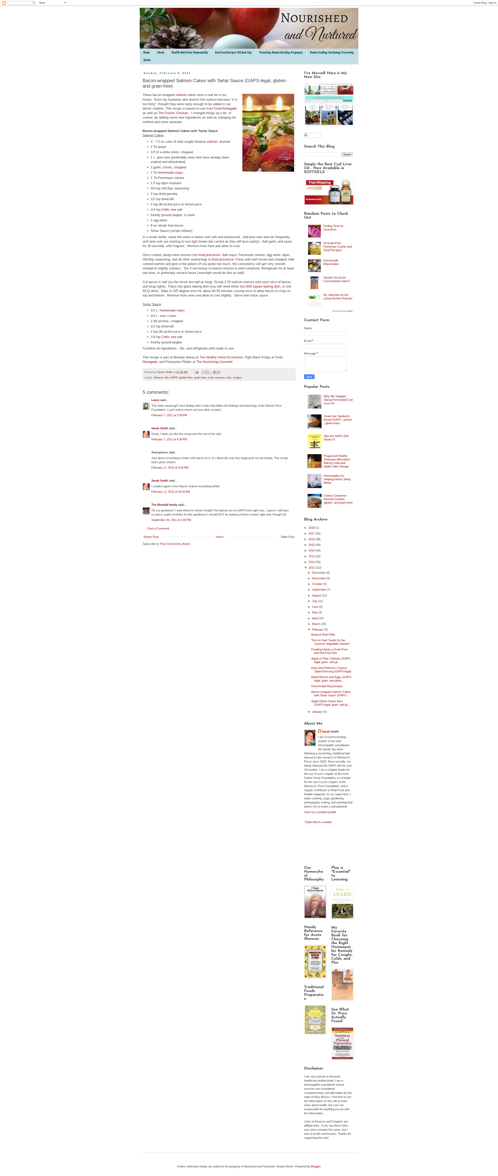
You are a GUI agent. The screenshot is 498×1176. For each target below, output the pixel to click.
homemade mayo (170, 172)
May (315, 612)
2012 (312, 562)
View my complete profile (320, 812)
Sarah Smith (159, 428)
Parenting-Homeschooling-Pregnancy (281, 52)
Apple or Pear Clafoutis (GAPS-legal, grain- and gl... (331, 660)
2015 (312, 544)
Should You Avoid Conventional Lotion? (336, 279)
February (318, 629)
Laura (155, 400)
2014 (312, 550)
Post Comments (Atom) (175, 543)
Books (147, 60)
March (316, 623)
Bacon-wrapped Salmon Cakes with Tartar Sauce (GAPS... (331, 693)
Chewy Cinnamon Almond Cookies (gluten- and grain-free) (338, 499)
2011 (312, 567)
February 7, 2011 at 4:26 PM (169, 439)
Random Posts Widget (343, 311)
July (315, 601)
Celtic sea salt (171, 209)
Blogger (315, 1166)
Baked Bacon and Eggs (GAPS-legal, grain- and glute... (331, 678)
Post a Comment (158, 528)
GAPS (174, 377)
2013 (312, 556)
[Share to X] (211, 372)
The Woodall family (164, 504)
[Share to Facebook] (215, 372)
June (315, 606)
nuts (228, 377)
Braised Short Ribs (323, 634)
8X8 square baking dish (263, 286)
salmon (181, 95)
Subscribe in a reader (318, 822)
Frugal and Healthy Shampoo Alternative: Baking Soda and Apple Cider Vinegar (337, 461)
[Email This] (204, 372)
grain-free (200, 377)
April (315, 618)
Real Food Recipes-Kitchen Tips (233, 52)
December (319, 572)
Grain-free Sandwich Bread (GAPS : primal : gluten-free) (337, 419)
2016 (312, 539)
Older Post (287, 536)
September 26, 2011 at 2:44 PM (171, 520)
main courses (216, 377)
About (160, 52)
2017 (312, 533)
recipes (237, 377)
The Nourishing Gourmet (214, 361)
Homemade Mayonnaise (331, 262)
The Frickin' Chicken (173, 113)
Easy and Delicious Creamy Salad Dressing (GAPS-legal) (331, 669)
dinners (158, 377)
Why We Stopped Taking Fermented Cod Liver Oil (338, 400)
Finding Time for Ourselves (333, 227)
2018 (312, 527)
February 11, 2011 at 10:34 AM (170, 491)
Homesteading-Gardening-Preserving (332, 52)
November (319, 578)
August (317, 595)
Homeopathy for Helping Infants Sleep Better (337, 479)
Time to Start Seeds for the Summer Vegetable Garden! (330, 642)
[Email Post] (196, 372)
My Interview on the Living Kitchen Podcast (337, 296)
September (319, 589)
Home (146, 52)
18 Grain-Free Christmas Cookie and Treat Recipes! (337, 246)
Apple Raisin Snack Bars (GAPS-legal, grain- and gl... (330, 702)
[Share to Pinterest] (218, 372)
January (317, 711)
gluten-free (186, 377)
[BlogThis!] (207, 372)
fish (167, 377)
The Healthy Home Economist (221, 357)
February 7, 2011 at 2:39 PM (169, 415)
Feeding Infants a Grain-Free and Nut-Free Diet (329, 651)
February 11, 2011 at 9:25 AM (170, 467)
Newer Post (151, 536)
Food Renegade (225, 108)
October (317, 584)
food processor (209, 255)
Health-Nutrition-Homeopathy (190, 52)
